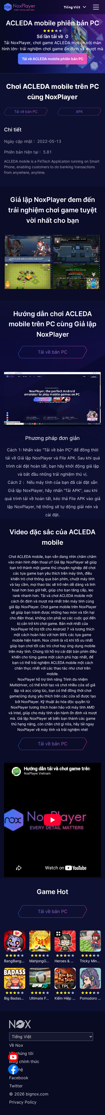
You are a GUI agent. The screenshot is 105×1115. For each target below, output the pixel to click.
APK (79, 111)
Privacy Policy (22, 1102)
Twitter (16, 1085)
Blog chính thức (24, 1061)
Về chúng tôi (21, 1053)
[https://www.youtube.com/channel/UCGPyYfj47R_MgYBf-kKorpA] (13, 1057)
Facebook (18, 1077)
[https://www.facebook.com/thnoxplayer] (13, 1069)
